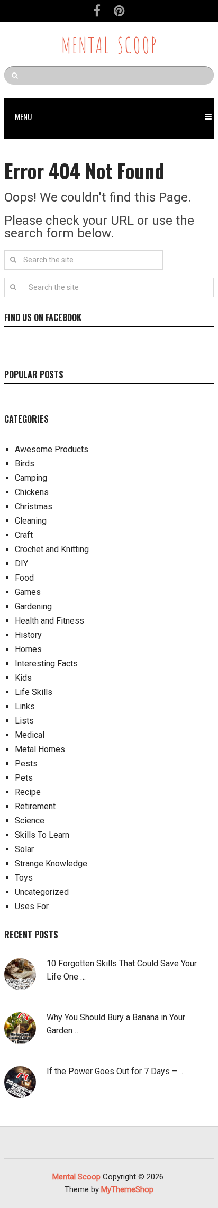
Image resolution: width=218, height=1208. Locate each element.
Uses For (32, 906)
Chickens (32, 492)
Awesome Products (51, 449)
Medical (29, 735)
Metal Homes (40, 749)
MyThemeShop (127, 1189)
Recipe (28, 792)
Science (29, 821)
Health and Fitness (49, 621)
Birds (24, 464)
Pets (24, 778)
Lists (24, 721)
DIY (21, 564)
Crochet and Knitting (52, 549)
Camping (31, 478)
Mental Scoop (109, 43)
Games (28, 592)
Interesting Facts (46, 663)
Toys (24, 878)
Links (25, 706)
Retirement (35, 806)
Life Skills (33, 692)
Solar (24, 849)
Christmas (33, 506)
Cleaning (31, 521)
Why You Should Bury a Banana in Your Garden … (116, 1024)
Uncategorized (42, 892)
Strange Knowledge (51, 863)
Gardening (33, 606)
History (28, 635)
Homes (28, 649)
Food (24, 578)
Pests (26, 763)
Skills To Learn (42, 835)
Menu (23, 116)
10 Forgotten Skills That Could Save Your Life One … (122, 970)
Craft (24, 535)
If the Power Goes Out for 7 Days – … (116, 1071)
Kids (23, 678)
